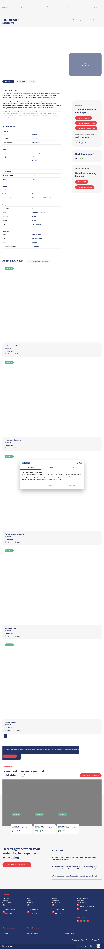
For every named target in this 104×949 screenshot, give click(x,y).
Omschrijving (8, 81)
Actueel (29, 936)
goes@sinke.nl (34, 909)
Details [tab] (52, 467)
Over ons (87, 7)
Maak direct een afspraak (84, 187)
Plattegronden (21, 81)
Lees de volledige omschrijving (10, 117)
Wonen (43, 7)
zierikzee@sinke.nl (60, 909)
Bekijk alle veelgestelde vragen (16, 865)
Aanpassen (51, 485)
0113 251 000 (33, 913)
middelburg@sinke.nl (81, 143)
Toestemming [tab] (30, 467)
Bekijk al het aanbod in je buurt (40, 261)
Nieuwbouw (49, 7)
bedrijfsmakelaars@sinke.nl (87, 906)
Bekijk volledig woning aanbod (90, 775)
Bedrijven (58, 7)
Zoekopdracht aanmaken (8, 931)
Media (32, 81)
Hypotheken (65, 7)
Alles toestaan (72, 485)
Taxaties (73, 7)
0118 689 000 (79, 141)
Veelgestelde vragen (32, 933)
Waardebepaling (6, 933)
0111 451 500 (58, 913)
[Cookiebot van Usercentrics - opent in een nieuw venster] (76, 463)
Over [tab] (73, 467)
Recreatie (80, 7)
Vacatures (67, 931)
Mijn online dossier (69, 933)
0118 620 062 (83, 910)
